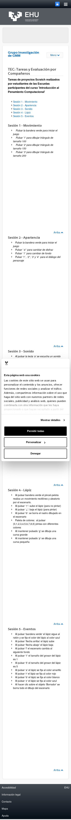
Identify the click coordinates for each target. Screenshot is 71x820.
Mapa (5, 808)
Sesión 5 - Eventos (23, 116)
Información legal (11, 794)
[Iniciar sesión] (57, 4)
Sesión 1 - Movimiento (25, 101)
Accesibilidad (9, 787)
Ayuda (5, 815)
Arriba (57, 232)
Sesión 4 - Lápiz (22, 112)
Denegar (36, 453)
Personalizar (33, 442)
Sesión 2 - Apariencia (24, 105)
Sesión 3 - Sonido (22, 109)
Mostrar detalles (50, 420)
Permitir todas (35, 431)
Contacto (7, 801)
